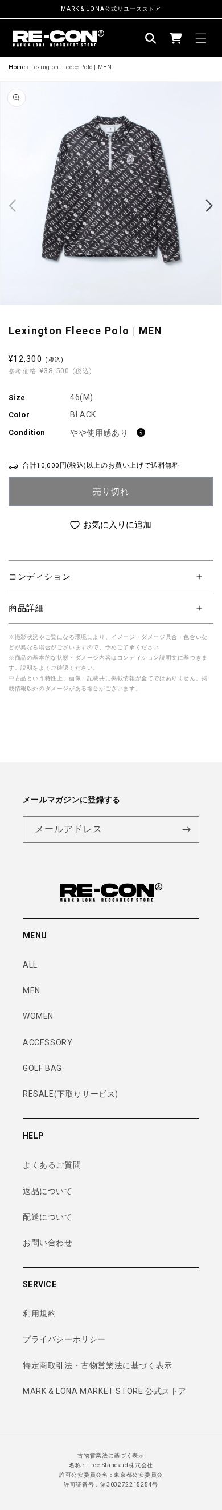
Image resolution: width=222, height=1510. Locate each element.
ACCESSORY (47, 1042)
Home (17, 67)
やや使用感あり (99, 432)
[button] (150, 38)
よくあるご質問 (52, 1164)
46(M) (81, 397)
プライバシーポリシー (64, 1339)
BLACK (83, 414)
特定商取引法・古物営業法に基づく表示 (97, 1365)
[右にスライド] (209, 205)
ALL (30, 964)
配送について (48, 1216)
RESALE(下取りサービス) (70, 1093)
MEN (31, 990)
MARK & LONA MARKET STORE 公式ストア (105, 1391)
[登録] (186, 829)
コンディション (40, 577)
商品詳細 (26, 608)
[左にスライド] (12, 205)
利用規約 (39, 1313)
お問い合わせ (48, 1242)
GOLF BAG (42, 1068)
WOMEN (38, 1016)
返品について (48, 1191)
